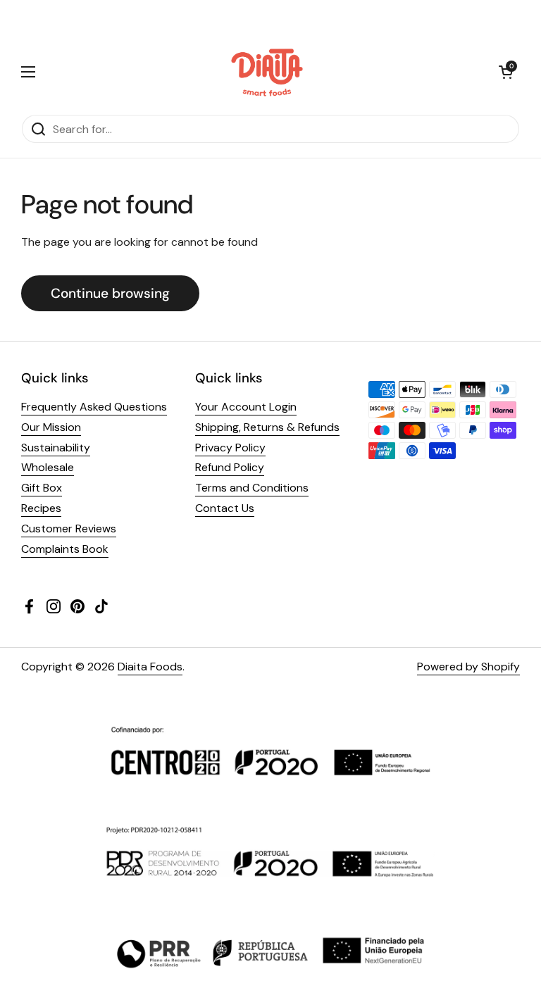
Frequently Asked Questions (94, 406)
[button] (506, 72)
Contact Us (224, 508)
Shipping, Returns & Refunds (267, 427)
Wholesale (47, 467)
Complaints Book (64, 549)
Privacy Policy (230, 447)
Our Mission (51, 427)
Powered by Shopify (468, 666)
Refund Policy (229, 467)
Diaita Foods (150, 666)
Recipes (41, 508)
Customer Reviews (68, 528)
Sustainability (55, 447)
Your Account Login (246, 406)
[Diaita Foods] (267, 72)
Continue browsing (110, 293)
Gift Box (41, 487)
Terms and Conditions (252, 487)
